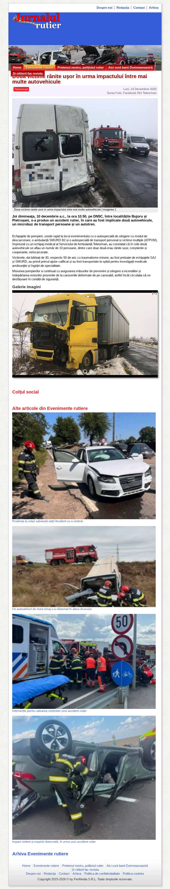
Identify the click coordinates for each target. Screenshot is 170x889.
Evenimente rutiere (39, 67)
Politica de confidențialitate (102, 873)
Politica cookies (133, 873)
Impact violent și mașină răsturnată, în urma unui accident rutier (54, 841)
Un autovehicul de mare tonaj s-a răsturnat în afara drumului (52, 609)
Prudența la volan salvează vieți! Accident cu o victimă (47, 521)
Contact (139, 7)
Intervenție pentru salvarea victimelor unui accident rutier (49, 710)
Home (17, 67)
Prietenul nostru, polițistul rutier (80, 67)
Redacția (123, 7)
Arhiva (153, 7)
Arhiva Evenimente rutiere (40, 853)
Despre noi (104, 7)
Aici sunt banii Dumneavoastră (130, 67)
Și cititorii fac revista (27, 73)
